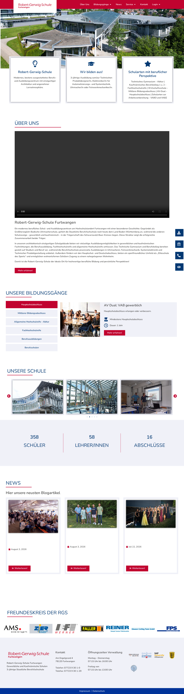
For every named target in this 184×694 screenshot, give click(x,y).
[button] (9, 396)
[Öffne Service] (135, 4)
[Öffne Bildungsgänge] (110, 4)
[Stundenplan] (178, 267)
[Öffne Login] (159, 4)
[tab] (32, 304)
